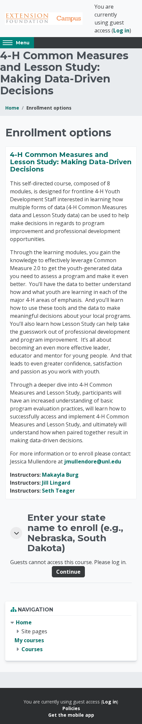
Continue (68, 571)
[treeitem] (71, 636)
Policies (71, 708)
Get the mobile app (71, 715)
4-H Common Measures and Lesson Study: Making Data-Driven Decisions (70, 162)
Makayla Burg (60, 474)
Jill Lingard (56, 482)
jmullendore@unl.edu (92, 461)
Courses (32, 649)
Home (12, 108)
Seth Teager (58, 490)
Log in (121, 30)
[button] (16, 533)
